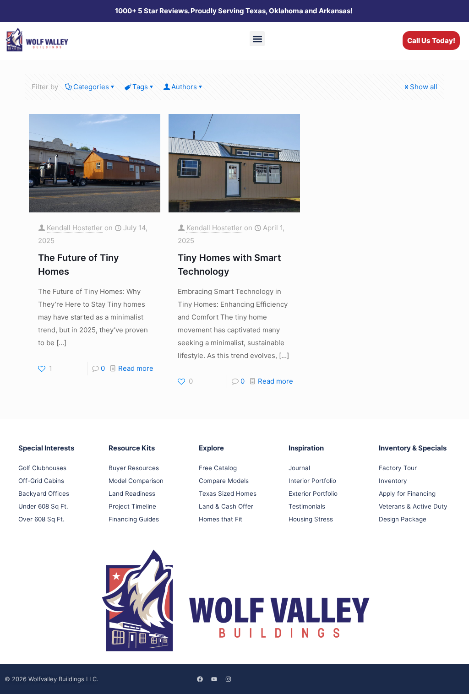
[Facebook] (200, 679)
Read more (135, 368)
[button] (257, 38)
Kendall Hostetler (75, 227)
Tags (140, 86)
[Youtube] (214, 679)
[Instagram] (228, 679)
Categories (91, 86)
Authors (184, 86)
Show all (423, 86)
